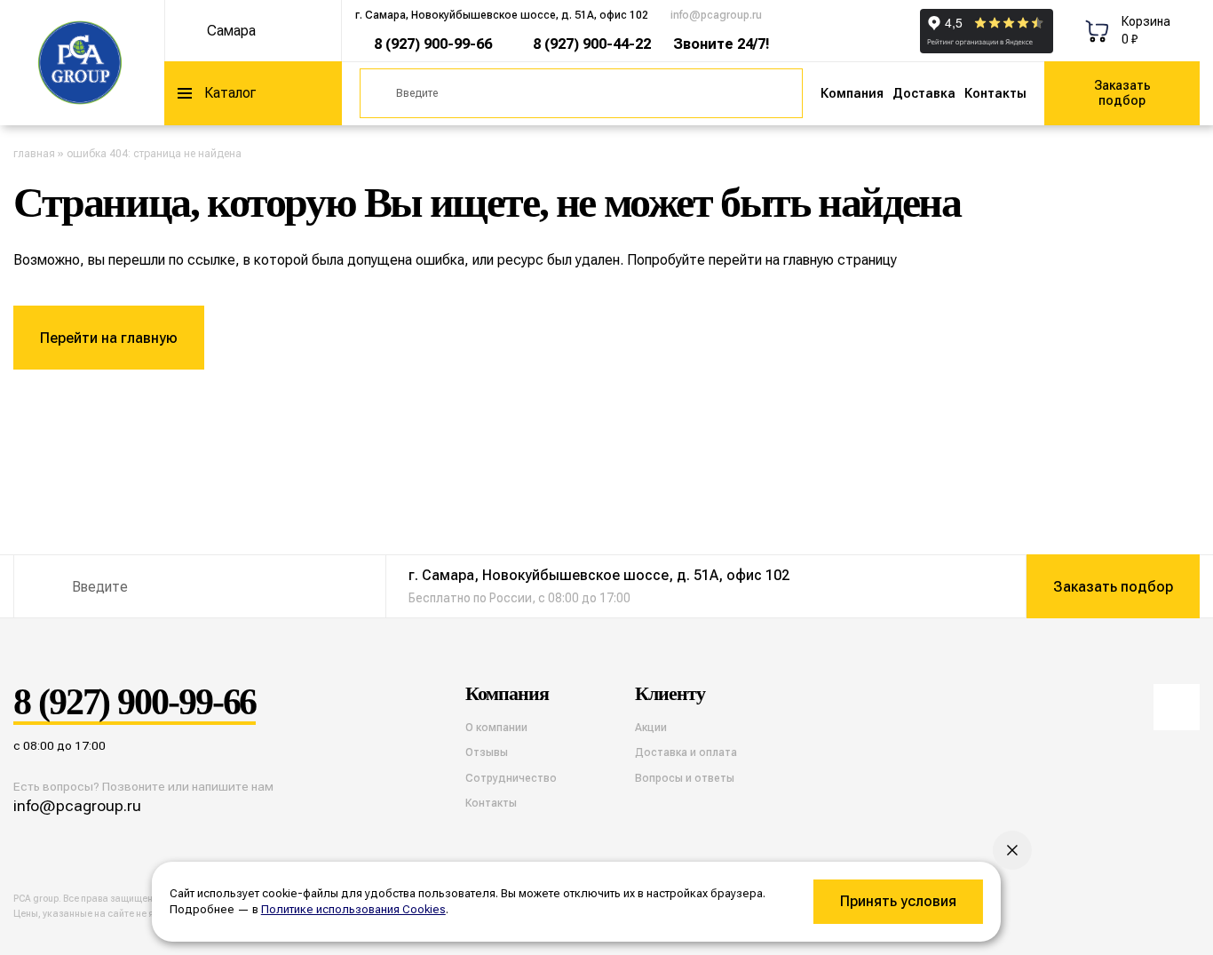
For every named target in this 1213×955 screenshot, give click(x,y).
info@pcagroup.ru (716, 15)
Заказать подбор (1122, 92)
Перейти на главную (109, 338)
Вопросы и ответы (684, 778)
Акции (651, 727)
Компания (852, 93)
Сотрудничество (511, 778)
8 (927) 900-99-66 (433, 44)
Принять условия (898, 901)
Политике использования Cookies (353, 909)
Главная (34, 153)
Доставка (923, 93)
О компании (496, 727)
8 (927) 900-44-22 (592, 44)
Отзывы (486, 752)
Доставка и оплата (686, 752)
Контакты (995, 93)
